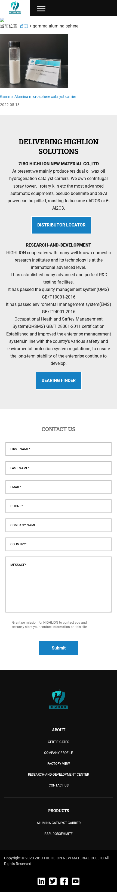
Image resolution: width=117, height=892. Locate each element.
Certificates (58, 742)
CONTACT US (59, 785)
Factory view (58, 764)
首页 (24, 26)
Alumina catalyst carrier (59, 823)
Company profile (58, 753)
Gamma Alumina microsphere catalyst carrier (38, 96)
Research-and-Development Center (58, 774)
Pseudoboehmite (58, 834)
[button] (61, 225)
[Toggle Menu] (41, 8)
